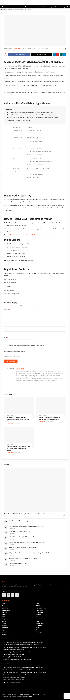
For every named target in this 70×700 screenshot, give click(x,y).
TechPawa (13, 696)
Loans (22, 7)
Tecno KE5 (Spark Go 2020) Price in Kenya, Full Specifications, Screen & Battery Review (32, 117)
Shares (37, 621)
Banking (4, 603)
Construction (5, 608)
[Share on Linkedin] (54, 54)
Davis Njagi (17, 48)
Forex (3, 616)
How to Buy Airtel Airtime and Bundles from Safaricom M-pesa (26, 526)
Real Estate (38, 614)
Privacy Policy (12, 694)
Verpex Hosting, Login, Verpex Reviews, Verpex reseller (17, 652)
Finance (27, 7)
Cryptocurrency (6, 610)
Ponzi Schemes (39, 612)
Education (38, 7)
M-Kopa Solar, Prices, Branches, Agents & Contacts (23, 547)
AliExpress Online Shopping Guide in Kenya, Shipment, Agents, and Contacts (30, 553)
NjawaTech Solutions (28, 696)
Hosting (50, 7)
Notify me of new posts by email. (12, 356)
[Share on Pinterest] (57, 54)
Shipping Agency (40, 623)
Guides (32, 7)
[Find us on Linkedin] (17, 595)
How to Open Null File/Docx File (18, 563)
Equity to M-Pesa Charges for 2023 (11, 682)
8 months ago (50, 421)
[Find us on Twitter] (8, 595)
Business (9, 7)
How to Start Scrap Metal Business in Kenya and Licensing (17, 659)
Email (6, 338)
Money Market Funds (41, 608)
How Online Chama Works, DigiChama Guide (14, 649)
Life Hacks (4, 632)
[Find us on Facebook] (4, 595)
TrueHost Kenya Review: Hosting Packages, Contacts (16, 675)
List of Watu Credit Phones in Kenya (18, 521)
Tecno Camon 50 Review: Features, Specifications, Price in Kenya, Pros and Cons (30, 112)
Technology (62, 7)
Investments (16, 7)
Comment (7, 310)
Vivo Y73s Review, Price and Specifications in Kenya (23, 558)
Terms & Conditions (23, 694)
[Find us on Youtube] (12, 595)
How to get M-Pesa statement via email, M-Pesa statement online (29, 542)
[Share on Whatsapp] (61, 54)
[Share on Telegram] (64, 54)
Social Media (39, 625)
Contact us (44, 694)
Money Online (39, 610)
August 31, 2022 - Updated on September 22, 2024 (36, 48)
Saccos (37, 619)
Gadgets (56, 7)
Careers (10, 264)
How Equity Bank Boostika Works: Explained (14, 657)
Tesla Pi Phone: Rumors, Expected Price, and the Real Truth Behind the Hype (29, 115)
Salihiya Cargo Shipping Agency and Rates (19, 120)
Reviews (44, 7)
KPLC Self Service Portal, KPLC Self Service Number (23, 537)
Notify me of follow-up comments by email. (14, 351)
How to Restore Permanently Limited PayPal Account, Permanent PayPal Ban (32, 235)
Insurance (4, 625)
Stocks (37, 627)
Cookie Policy (35, 694)
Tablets (38, 630)
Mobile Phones (13, 50)
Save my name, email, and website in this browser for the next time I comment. (25, 345)
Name (6, 330)
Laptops (4, 630)
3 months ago (17, 423)
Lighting (4, 634)
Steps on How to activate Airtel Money (19, 531)
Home (3, 7)
